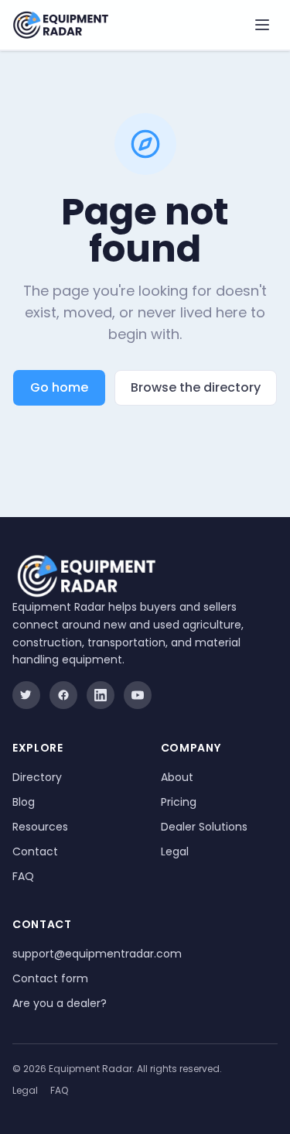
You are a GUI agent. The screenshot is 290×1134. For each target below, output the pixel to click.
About (177, 777)
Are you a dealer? (59, 1003)
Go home (59, 387)
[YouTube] (138, 695)
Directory (37, 777)
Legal (175, 851)
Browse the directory (196, 387)
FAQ (23, 876)
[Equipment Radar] (60, 25)
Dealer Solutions (204, 826)
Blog (23, 802)
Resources (40, 826)
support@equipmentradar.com (97, 953)
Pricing (178, 802)
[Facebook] (63, 695)
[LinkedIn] (100, 695)
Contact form (50, 978)
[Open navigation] (262, 24)
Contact (35, 851)
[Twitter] (26, 695)
